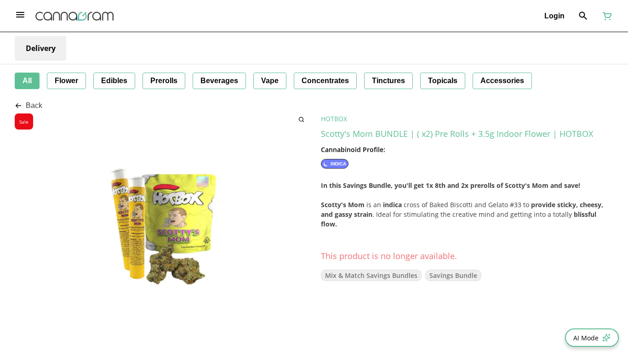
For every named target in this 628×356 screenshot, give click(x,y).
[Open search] (583, 16)
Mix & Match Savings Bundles (371, 275)
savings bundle (453, 275)
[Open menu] (20, 14)
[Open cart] (605, 16)
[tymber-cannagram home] (74, 16)
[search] (301, 119)
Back (34, 105)
